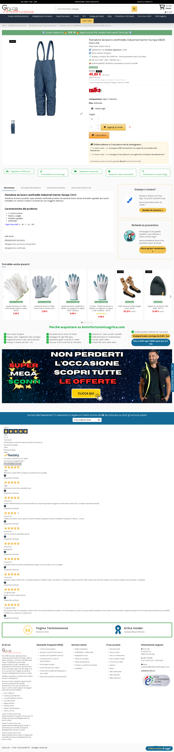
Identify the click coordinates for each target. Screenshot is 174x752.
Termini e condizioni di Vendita (86, 665)
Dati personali (115, 649)
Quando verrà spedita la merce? (51, 655)
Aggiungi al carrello (115, 127)
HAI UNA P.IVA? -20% (29, 2)
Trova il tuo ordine (116, 662)
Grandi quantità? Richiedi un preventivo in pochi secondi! (115, 63)
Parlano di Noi (9, 706)
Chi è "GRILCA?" (9, 693)
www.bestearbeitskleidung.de (12, 725)
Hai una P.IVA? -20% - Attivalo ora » (106, 60)
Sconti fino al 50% (172, 380)
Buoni (112, 668)
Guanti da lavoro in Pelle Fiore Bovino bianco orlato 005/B (16, 308)
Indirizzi (112, 665)
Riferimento (94, 46)
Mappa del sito (9, 703)
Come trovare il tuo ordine (49, 668)
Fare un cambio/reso (117, 655)
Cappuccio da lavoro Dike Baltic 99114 (157, 307)
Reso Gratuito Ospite (117, 659)
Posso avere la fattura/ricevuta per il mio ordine (53, 672)
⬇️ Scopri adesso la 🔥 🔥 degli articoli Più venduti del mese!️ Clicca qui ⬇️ (87, 32)
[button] (81, 322)
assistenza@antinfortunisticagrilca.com (155, 667)
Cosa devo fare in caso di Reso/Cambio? (49, 660)
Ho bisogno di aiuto (47, 664)
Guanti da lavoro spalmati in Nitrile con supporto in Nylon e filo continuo (73, 308)
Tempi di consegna (82, 659)
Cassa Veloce (100, 135)
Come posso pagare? (48, 649)
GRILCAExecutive (116, 672)
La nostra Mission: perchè (13, 698)
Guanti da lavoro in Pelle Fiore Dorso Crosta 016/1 (44, 307)
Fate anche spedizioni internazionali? (53, 676)
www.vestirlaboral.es (9, 735)
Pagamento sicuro (81, 655)
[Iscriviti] (99, 420)
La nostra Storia (9, 701)
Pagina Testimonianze (11, 708)
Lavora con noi (9, 711)
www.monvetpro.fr (8, 716)
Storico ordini (114, 652)
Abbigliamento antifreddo (15, 248)
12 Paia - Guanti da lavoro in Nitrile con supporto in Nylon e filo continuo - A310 (101, 308)
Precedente (8, 464)
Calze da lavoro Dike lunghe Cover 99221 (129, 307)
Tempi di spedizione (82, 662)
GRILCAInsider (115, 675)
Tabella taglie (99, 108)
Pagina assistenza (81, 649)
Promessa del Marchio (12, 696)
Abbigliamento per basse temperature (20, 244)
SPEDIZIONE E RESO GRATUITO (87, 2)
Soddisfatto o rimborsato (84, 652)
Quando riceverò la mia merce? (51, 652)
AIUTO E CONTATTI (145, 2)
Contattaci (78, 668)
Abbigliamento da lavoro (15, 240)
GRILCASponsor (115, 678)
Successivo (17, 464)
